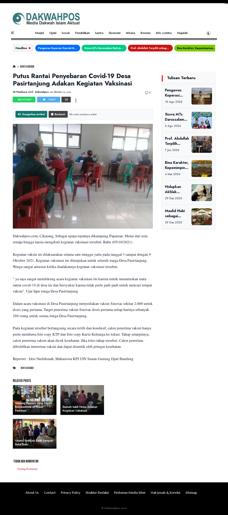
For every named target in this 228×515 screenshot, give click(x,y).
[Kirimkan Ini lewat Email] (66, 99)
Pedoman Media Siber (130, 493)
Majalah (182, 33)
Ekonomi (115, 33)
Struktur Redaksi (97, 493)
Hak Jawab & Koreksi (165, 493)
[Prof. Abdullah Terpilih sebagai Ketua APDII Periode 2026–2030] (201, 144)
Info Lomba (164, 33)
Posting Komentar (27, 468)
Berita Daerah (27, 66)
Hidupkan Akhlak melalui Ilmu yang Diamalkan (174, 189)
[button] (208, 33)
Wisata (130, 33)
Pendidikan (82, 33)
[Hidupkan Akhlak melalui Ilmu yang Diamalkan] (201, 192)
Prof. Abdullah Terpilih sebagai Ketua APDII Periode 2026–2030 (152, 48)
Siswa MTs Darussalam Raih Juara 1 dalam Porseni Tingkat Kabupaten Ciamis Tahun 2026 (105, 48)
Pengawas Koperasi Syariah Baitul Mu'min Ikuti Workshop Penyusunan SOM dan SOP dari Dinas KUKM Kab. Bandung (59, 48)
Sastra (99, 33)
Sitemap (191, 493)
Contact (50, 493)
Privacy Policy (70, 493)
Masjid (39, 33)
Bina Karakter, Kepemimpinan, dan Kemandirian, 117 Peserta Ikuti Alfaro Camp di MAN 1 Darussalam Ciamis (198, 48)
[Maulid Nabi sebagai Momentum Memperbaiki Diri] (201, 216)
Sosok (66, 33)
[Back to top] (219, 506)
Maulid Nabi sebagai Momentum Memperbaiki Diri (176, 213)
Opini (52, 33)
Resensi (146, 33)
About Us (32, 493)
